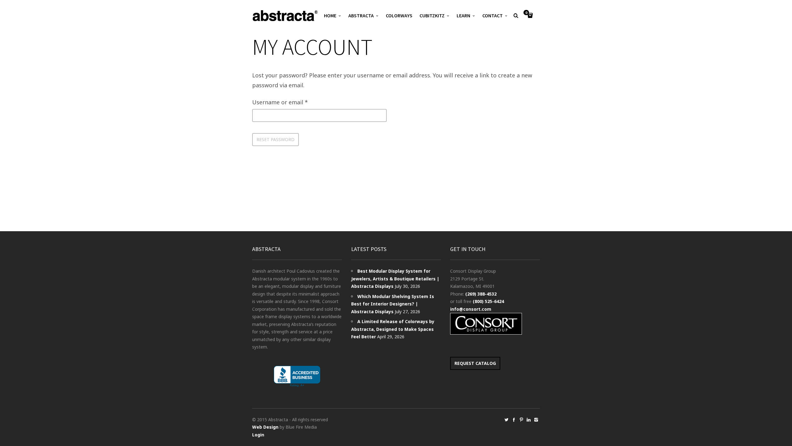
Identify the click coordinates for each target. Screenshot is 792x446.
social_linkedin (528, 419)
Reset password (275, 139)
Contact (492, 15)
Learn (463, 15)
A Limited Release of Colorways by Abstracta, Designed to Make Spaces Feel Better (392, 329)
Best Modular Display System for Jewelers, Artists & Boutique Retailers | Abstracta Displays (395, 278)
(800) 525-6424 (488, 301)
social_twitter (506, 419)
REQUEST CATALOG (475, 363)
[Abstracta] (285, 15)
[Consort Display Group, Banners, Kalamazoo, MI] (297, 376)
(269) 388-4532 (481, 294)
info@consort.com (470, 309)
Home (330, 15)
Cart (526, 13)
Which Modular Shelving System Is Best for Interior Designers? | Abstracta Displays (392, 303)
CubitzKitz (432, 15)
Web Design (265, 427)
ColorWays (399, 15)
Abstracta (361, 15)
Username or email (280, 102)
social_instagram (536, 419)
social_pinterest (521, 419)
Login (258, 435)
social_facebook (514, 419)
